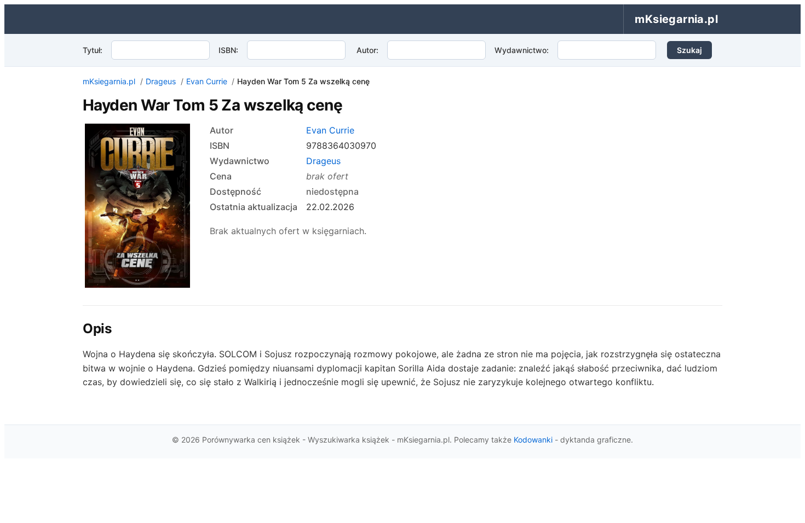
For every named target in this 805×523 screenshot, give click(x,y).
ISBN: (228, 50)
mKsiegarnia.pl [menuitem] (676, 19)
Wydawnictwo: (522, 50)
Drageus (161, 81)
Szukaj (689, 50)
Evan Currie (206, 81)
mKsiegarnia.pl (109, 81)
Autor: (367, 50)
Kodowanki (533, 439)
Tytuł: (92, 50)
